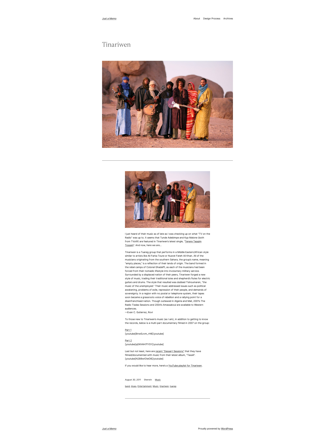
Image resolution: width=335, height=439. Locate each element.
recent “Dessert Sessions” (169, 351)
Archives (228, 18)
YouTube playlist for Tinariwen (185, 365)
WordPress (227, 428)
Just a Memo (109, 18)
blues (133, 386)
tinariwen (164, 386)
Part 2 (128, 340)
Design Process (211, 18)
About (196, 18)
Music (158, 379)
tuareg (173, 386)
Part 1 (128, 330)
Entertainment (145, 386)
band (127, 386)
